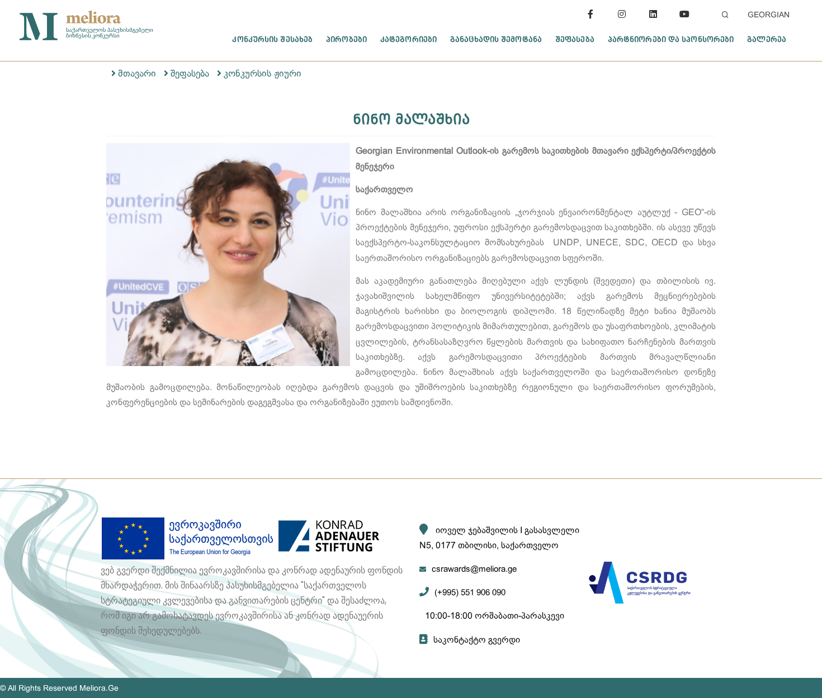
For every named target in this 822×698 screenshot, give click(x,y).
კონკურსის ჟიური (262, 73)
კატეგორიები (408, 39)
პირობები (346, 39)
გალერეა (766, 39)
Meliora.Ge (99, 687)
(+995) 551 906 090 (470, 592)
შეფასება (574, 39)
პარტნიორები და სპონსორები (671, 39)
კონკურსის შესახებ (272, 39)
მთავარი (137, 73)
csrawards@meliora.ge (474, 568)
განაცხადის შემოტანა (496, 39)
